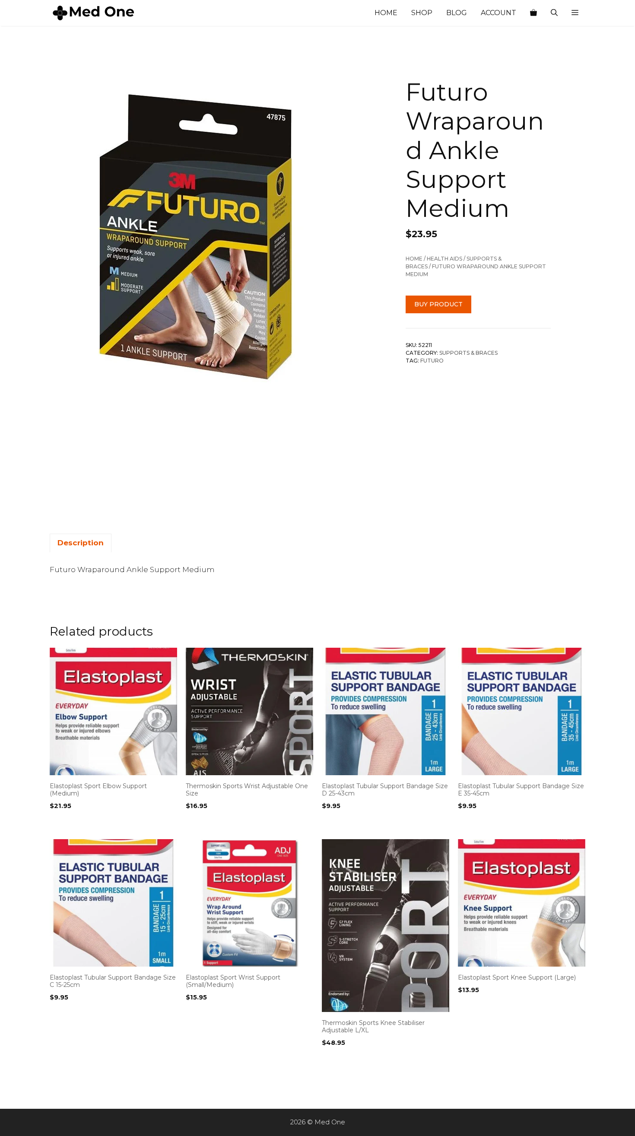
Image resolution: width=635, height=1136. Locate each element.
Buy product (438, 304)
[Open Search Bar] (554, 13)
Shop (421, 13)
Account (498, 13)
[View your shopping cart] (533, 13)
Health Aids (444, 258)
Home (386, 13)
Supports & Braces (468, 353)
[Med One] (93, 13)
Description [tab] (80, 542)
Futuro (432, 360)
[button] (575, 13)
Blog (456, 13)
